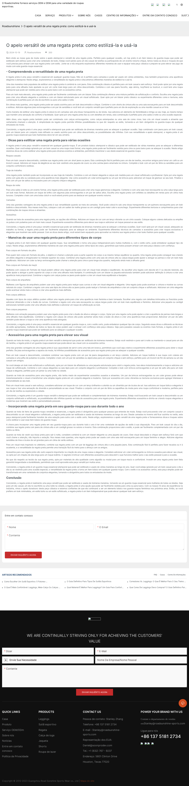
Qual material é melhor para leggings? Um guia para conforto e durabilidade (95, 587)
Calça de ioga (46, 735)
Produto (6, 724)
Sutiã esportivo (47, 724)
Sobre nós (8, 735)
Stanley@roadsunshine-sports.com (164, 723)
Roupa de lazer (47, 751)
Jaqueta (43, 740)
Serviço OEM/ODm (13, 729)
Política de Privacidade (15, 756)
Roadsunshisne (11, 26)
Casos (162, 575)
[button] (188, 15)
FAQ (155, 575)
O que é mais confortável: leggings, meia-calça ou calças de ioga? (33, 587)
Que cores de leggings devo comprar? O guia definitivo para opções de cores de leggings (158, 587)
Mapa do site (87, 780)
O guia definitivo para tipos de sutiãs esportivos (89, 581)
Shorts (42, 746)
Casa (5, 719)
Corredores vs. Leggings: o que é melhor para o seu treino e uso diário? (158, 581)
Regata (43, 729)
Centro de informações (177, 575)
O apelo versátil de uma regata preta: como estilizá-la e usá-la (60, 26)
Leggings (44, 719)
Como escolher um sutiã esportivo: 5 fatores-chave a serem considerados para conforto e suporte (26, 581)
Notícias (7, 740)
